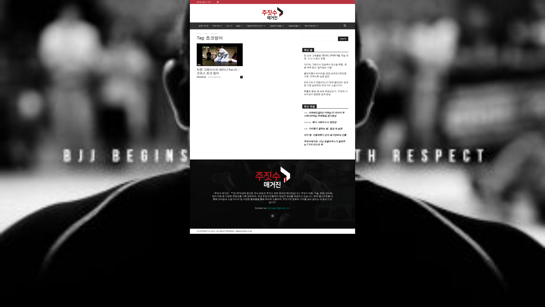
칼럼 (238, 26)
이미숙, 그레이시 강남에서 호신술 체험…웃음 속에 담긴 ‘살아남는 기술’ (325, 66)
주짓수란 (216, 26)
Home (199, 33)
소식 (228, 26)
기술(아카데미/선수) (254, 26)
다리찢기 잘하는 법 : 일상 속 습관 (325, 128)
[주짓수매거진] (272, 13)
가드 (199, 65)
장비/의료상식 (310, 26)
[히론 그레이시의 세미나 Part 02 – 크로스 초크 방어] (220, 54)
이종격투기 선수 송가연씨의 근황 (329, 134)
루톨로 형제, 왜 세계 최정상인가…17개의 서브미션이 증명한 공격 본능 (326, 93)
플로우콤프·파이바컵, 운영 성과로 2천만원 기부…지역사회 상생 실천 (325, 75)
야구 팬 (307, 134)
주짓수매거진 (201, 77)
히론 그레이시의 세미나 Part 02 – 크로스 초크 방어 (218, 71)
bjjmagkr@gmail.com (279, 208)
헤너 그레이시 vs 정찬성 (324, 122)
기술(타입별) (293, 26)
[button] (344, 26)
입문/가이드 (203, 26)
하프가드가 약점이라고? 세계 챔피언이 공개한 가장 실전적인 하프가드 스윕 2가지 (326, 84)
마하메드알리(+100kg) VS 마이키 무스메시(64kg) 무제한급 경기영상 (324, 114)
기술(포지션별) (275, 26)
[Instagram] (218, 2)
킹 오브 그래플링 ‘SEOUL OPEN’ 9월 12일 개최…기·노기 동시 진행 (326, 57)
